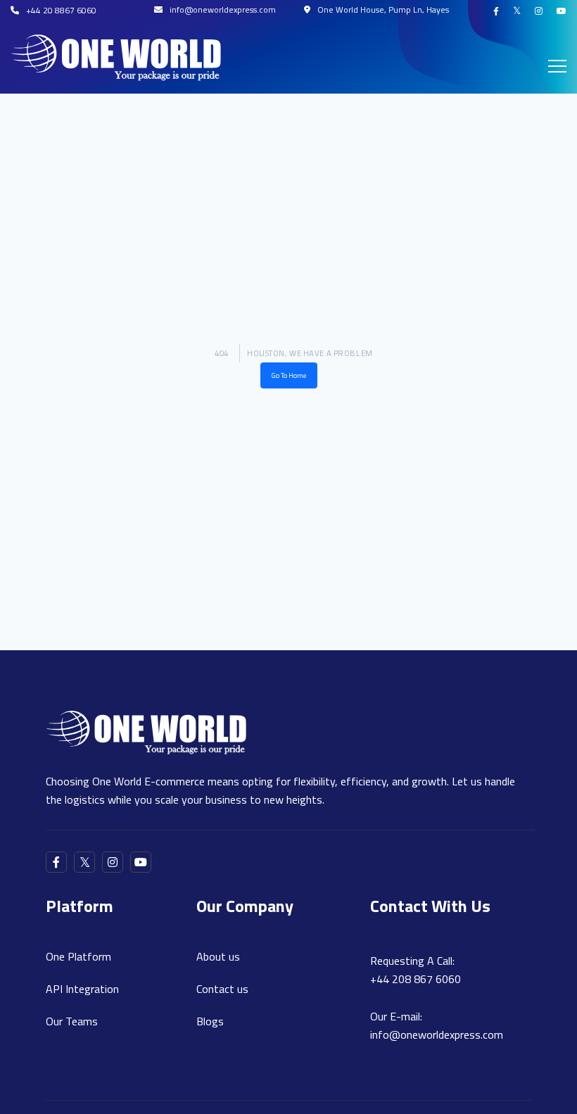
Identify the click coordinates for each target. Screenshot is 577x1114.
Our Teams (72, 1021)
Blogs (210, 1021)
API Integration (82, 988)
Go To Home (289, 375)
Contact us (222, 988)
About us (218, 956)
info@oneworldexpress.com (223, 9)
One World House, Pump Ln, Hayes (383, 9)
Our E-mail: (436, 1025)
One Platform (78, 956)
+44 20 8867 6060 (61, 10)
